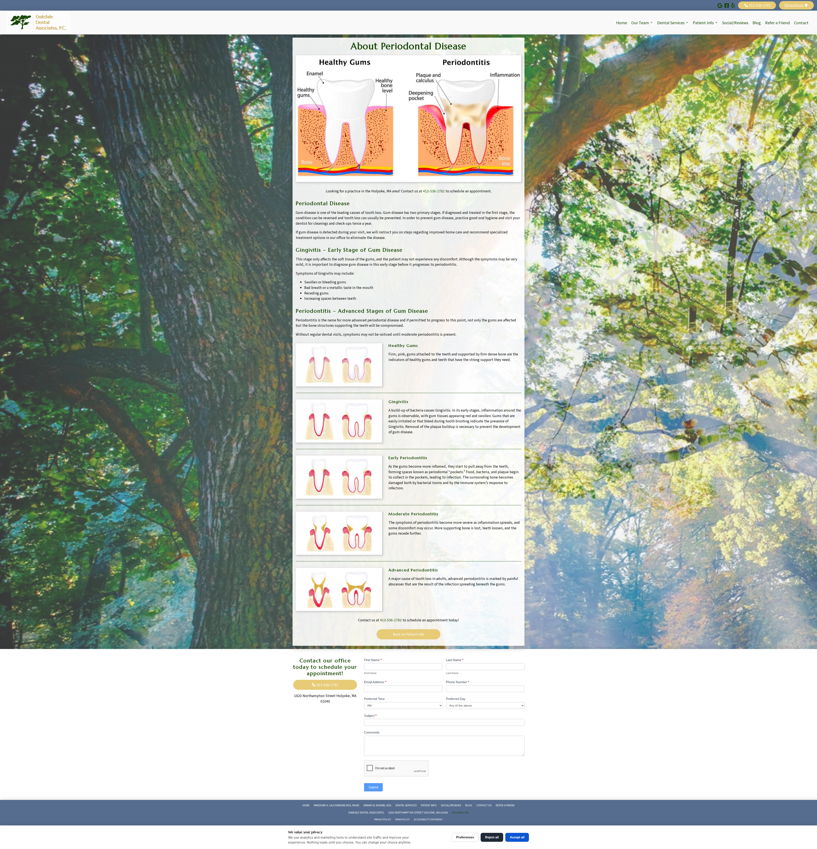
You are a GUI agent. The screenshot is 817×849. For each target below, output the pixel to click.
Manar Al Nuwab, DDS (377, 805)
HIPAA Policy (402, 819)
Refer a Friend (777, 22)
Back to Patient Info (408, 634)
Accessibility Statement (428, 819)
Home (621, 22)
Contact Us (483, 805)
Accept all (517, 837)
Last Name (454, 660)
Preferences (465, 837)
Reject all (492, 837)
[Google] (719, 5)
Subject (370, 715)
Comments (372, 732)
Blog (757, 22)
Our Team (640, 22)
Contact (801, 22)
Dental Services (670, 22)
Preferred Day (456, 699)
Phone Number (457, 682)
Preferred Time (374, 699)
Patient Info (703, 22)
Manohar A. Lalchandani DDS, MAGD (336, 805)
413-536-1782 (434, 190)
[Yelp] (733, 5)
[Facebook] (726, 5)
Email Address (375, 682)
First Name (373, 660)
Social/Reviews (735, 22)
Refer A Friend (505, 805)
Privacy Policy (382, 819)
